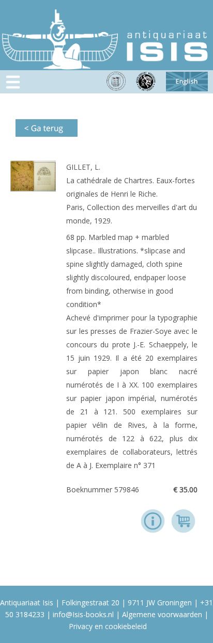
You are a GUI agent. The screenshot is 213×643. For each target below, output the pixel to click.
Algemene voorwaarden (162, 614)
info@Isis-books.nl (83, 614)
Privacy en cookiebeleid (108, 626)
